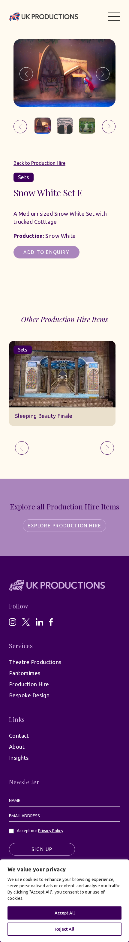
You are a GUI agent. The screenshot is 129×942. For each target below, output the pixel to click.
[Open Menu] (114, 16)
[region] (64, 900)
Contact (19, 736)
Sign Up (42, 849)
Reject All (64, 929)
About (17, 747)
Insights (19, 758)
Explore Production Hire (64, 525)
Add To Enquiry (46, 252)
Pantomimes (24, 673)
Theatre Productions (35, 662)
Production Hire (29, 684)
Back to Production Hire (39, 163)
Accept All (65, 913)
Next (103, 73)
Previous (26, 73)
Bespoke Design (29, 695)
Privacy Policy (50, 830)
